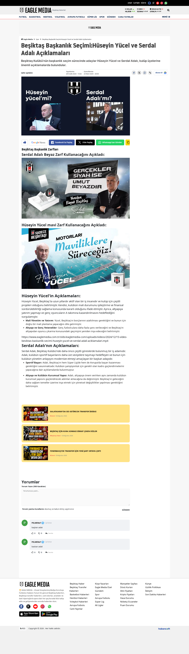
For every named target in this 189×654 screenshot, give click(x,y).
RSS (23, 628)
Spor (37, 39)
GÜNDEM (111, 17)
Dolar (129, 9)
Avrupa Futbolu (77, 605)
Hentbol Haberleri (78, 598)
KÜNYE (143, 3)
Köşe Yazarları (102, 583)
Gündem (99, 590)
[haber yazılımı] (164, 628)
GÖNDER (126, 510)
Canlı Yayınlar (76, 608)
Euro (140, 9)
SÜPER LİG (92, 17)
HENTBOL (47, 17)
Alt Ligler (99, 605)
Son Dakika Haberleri (155, 594)
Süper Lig (99, 601)
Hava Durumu (127, 598)
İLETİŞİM (136, 3)
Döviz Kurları (126, 587)
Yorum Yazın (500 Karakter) (34, 486)
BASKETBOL (35, 17)
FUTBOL (23, 17)
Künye (148, 583)
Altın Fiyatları (126, 590)
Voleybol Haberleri (79, 601)
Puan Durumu (127, 605)
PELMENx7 (36, 523)
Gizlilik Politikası (153, 587)
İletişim (148, 590)
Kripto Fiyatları (127, 594)
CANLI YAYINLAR (125, 17)
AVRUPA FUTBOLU (76, 17)
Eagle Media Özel (103, 587)
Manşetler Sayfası (128, 583)
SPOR (102, 17)
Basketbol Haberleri (79, 594)
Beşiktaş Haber (77, 583)
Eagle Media (28, 39)
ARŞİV (130, 3)
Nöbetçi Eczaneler (129, 601)
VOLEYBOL (60, 17)
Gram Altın (156, 9)
